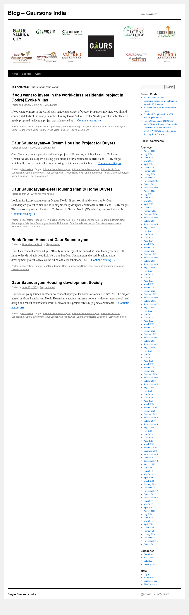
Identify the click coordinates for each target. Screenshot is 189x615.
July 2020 (148, 390)
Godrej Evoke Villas (28, 129)
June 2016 (148, 517)
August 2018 (149, 464)
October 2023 (150, 260)
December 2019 (150, 414)
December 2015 (150, 537)
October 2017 (150, 494)
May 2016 (148, 520)
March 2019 (149, 444)
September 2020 (151, 384)
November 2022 (151, 297)
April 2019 (148, 440)
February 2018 (150, 484)
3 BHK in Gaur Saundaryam (85, 169)
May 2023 (148, 277)
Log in (146, 574)
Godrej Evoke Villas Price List (54, 129)
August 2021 (149, 347)
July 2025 (148, 194)
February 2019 (150, 447)
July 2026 (148, 154)
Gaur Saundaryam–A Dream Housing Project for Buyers (63, 143)
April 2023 (148, 280)
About (38, 73)
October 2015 (150, 544)
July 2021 (148, 350)
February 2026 (150, 170)
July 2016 (148, 514)
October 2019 (150, 420)
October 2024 (150, 220)
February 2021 (150, 367)
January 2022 (149, 330)
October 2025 (150, 184)
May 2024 (148, 237)
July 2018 (148, 467)
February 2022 (150, 327)
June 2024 (148, 234)
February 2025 (150, 210)
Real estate (27, 126)
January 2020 (149, 410)
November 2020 (151, 377)
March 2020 (149, 404)
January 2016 (149, 534)
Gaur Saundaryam (96, 126)
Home (15, 73)
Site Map (26, 73)
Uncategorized (150, 564)
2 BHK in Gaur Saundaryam (57, 169)
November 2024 (151, 217)
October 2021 (150, 340)
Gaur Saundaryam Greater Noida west (64, 172)
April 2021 (148, 360)
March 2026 (149, 167)
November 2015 (151, 540)
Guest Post (148, 554)
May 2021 (148, 357)
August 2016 (149, 510)
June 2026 (148, 157)
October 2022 (150, 300)
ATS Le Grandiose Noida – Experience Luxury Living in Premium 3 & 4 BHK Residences (160, 101)
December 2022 (150, 294)
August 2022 (149, 307)
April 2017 (148, 507)
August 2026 (149, 150)
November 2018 (151, 454)
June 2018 (148, 470)
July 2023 (148, 270)
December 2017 (150, 487)
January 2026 (149, 174)
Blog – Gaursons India (37, 12)
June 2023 (148, 274)
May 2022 (148, 317)
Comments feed (150, 580)
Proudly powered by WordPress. (158, 594)
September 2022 (151, 304)
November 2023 (151, 257)
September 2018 (151, 460)
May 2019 (148, 437)
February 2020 (150, 407)
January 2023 (149, 290)
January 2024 (149, 250)
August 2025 (149, 190)
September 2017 (151, 497)
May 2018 (148, 474)
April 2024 (148, 240)
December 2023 (150, 254)
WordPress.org (150, 584)
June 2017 (148, 500)
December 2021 (150, 334)
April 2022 (148, 320)
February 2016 (150, 530)
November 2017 (151, 490)
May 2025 (148, 200)
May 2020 (148, 397)
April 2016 (148, 524)
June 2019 (148, 434)
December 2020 (150, 374)
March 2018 (149, 480)
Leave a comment (80, 129)
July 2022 (148, 310)
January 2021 (149, 370)
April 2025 (148, 204)
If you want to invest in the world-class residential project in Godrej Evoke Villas (67, 97)
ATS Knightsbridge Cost (74, 126)
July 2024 (148, 230)
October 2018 (150, 457)
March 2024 (149, 244)
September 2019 (151, 424)
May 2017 (148, 504)
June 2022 (148, 314)
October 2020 (150, 380)
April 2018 (148, 477)
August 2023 (149, 267)
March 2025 (149, 207)
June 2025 (148, 197)
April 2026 (148, 164)
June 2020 (148, 394)
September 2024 (151, 224)
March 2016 (149, 527)
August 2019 (149, 427)
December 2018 (150, 450)
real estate (148, 560)
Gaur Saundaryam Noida (97, 172)
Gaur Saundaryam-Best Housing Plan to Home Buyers (62, 189)
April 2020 (148, 400)
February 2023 (150, 287)
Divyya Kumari (50, 104)
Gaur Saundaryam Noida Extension (106, 265)
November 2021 (151, 337)
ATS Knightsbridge (52, 126)
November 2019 (151, 417)
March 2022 (149, 324)
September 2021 (151, 344)
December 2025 (150, 177)
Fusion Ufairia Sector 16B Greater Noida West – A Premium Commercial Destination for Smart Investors (160, 124)
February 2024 (150, 247)
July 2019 (148, 430)
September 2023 (151, 264)
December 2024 (150, 214)
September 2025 (151, 187)
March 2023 (149, 284)
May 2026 (148, 160)
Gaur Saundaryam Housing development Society (57, 282)
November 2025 (151, 180)
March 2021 (149, 364)
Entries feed (149, 577)
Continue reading (89, 120)
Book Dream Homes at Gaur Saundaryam (49, 239)
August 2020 (149, 387)
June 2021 (148, 354)
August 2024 (149, 227)
